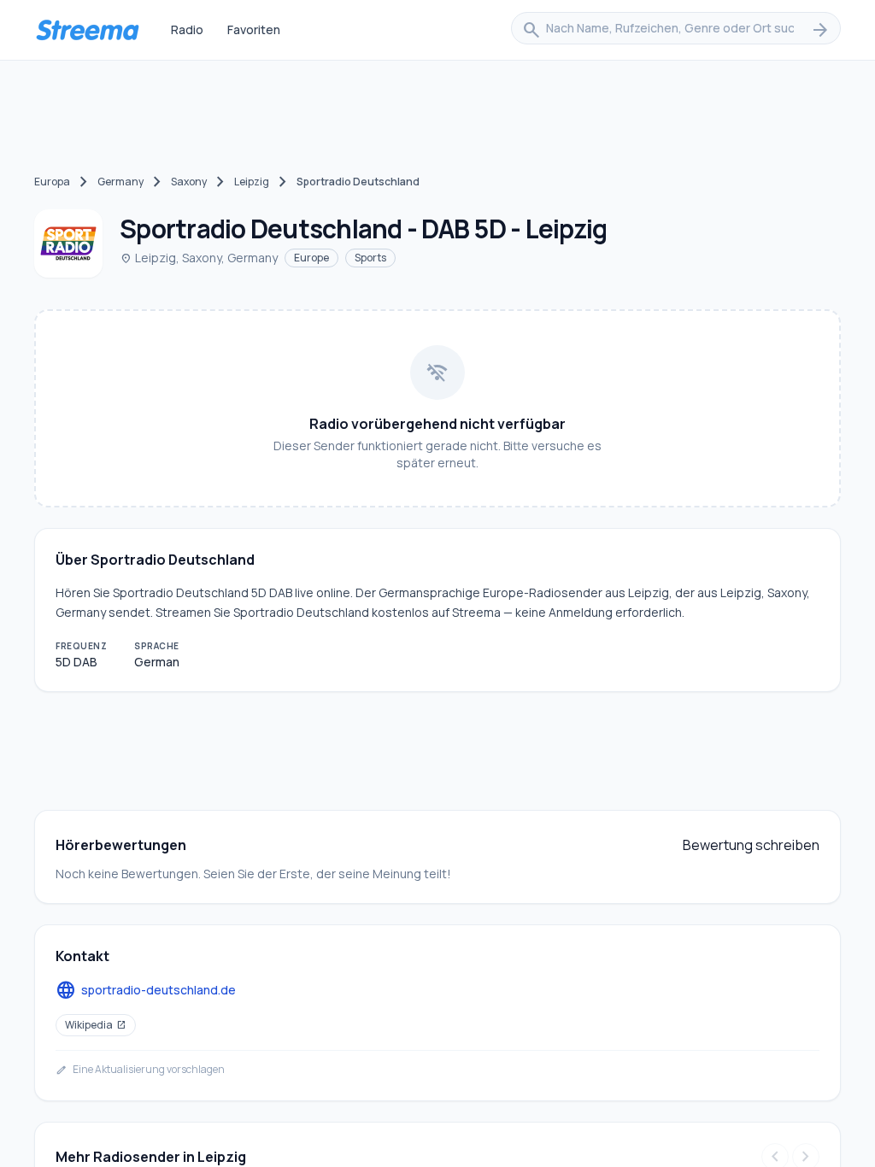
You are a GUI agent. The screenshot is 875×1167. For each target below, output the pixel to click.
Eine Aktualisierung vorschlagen (140, 1069)
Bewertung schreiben (751, 845)
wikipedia (95, 1024)
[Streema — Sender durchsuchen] (87, 30)
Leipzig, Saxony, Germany (199, 257)
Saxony (189, 181)
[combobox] (676, 30)
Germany (120, 181)
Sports (370, 257)
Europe (311, 257)
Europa (52, 181)
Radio (187, 29)
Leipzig (251, 181)
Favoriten (253, 29)
